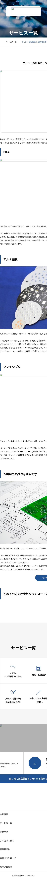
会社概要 (4, 814)
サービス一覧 (6, 823)
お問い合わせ (6, 867)
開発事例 (4, 832)
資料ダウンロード (8, 858)
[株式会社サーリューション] (26, 11)
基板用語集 (5, 849)
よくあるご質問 (7, 841)
